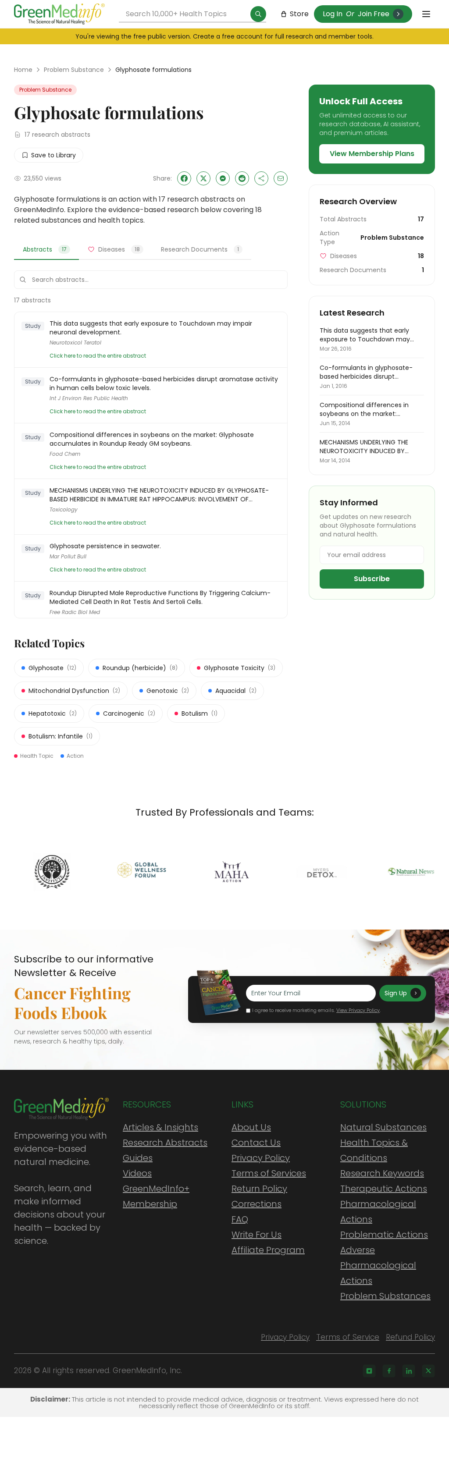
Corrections (257, 1204)
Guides (138, 1158)
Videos (137, 1173)
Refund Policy (410, 1337)
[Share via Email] (281, 178)
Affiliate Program (268, 1250)
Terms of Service (347, 1337)
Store (299, 14)
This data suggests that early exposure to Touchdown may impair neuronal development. (151, 328)
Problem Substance (74, 69)
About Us (251, 1127)
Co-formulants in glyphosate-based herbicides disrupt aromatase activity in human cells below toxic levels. (164, 383)
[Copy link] (261, 178)
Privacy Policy (261, 1158)
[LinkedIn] (408, 1370)
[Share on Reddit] (242, 178)
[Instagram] (369, 1370)
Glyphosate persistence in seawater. (105, 546)
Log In (332, 14)
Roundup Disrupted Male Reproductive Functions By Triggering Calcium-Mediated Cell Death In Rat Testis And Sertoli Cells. (160, 597)
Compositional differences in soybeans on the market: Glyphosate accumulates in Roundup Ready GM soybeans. (152, 439)
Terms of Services (269, 1173)
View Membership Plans (372, 154)
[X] (428, 1370)
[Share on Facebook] (184, 178)
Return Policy (259, 1188)
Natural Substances (383, 1127)
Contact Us (256, 1142)
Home (23, 69)
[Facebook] (389, 1370)
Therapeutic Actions (383, 1188)
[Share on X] (203, 178)
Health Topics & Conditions (374, 1150)
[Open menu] (426, 14)
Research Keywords (382, 1173)
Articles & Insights (160, 1127)
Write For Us (257, 1234)
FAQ (240, 1219)
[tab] (46, 250)
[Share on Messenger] (223, 178)
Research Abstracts (165, 1142)
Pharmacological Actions (378, 1211)
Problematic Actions (384, 1234)
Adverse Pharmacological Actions (378, 1265)
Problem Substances (385, 1296)
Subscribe (372, 579)
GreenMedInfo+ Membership (156, 1196)
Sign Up (396, 993)
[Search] (258, 14)
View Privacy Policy (358, 1010)
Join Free (373, 14)
